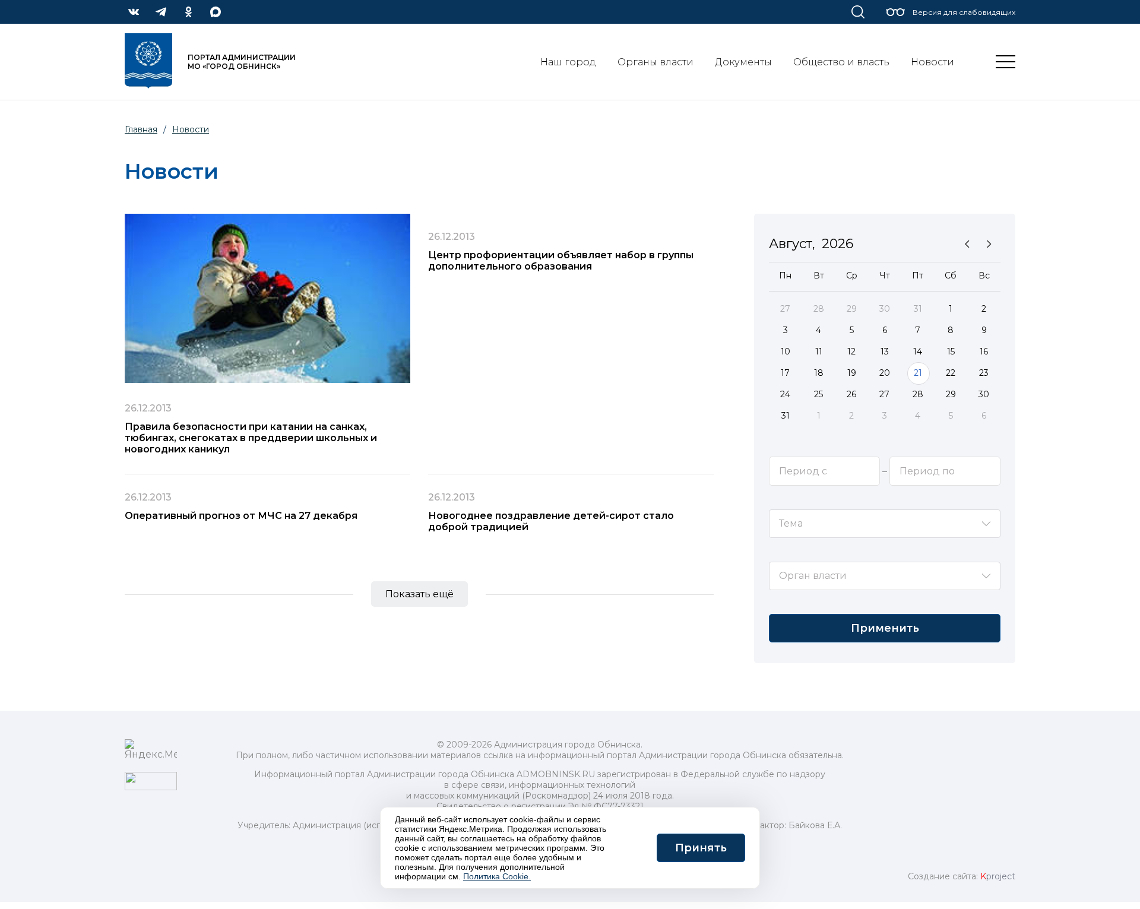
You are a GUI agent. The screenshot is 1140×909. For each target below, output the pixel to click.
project (997, 876)
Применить (885, 628)
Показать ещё (419, 594)
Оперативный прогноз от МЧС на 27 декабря (241, 515)
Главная (141, 129)
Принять (701, 847)
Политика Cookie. (497, 876)
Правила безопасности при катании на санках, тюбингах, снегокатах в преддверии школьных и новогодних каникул (251, 438)
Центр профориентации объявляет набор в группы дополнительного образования (561, 260)
